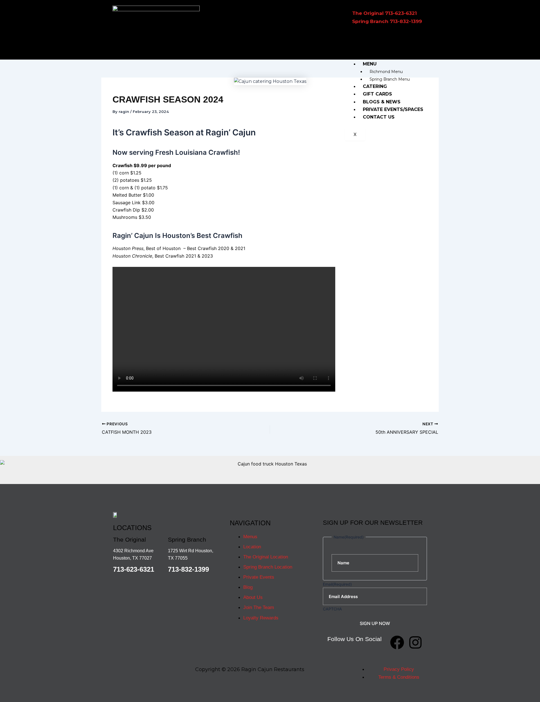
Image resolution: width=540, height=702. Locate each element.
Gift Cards (377, 94)
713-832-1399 (188, 569)
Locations (377, 41)
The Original (381, 49)
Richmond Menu (386, 71)
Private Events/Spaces (393, 109)
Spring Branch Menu (390, 79)
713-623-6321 (133, 569)
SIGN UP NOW (375, 623)
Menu (370, 64)
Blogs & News (381, 101)
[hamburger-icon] (419, 42)
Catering (375, 86)
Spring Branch (383, 56)
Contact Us (379, 117)
